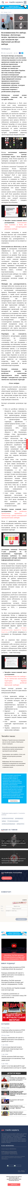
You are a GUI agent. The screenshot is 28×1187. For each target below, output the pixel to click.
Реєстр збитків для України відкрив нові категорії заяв (13, 989)
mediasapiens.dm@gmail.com (10, 1152)
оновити (24, 900)
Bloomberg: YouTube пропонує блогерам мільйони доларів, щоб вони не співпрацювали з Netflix (12, 982)
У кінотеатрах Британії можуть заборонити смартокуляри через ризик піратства (12, 1049)
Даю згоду (14, 1184)
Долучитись (14, 801)
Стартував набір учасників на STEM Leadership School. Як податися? (13, 968)
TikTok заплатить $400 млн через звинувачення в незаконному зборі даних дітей (13, 1058)
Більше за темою (9, 830)
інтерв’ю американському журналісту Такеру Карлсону (14, 630)
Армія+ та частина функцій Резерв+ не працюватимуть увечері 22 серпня (13, 1067)
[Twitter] (22, 53)
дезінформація (19, 818)
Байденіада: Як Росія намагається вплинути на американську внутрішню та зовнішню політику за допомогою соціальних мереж (14, 764)
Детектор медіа (14, 1073)
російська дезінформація (8, 823)
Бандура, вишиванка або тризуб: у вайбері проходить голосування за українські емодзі (12, 974)
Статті (9, 12)
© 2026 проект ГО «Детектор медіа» (9, 1151)
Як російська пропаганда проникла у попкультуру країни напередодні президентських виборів (13, 749)
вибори (4, 821)
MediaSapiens (5, 49)
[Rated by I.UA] (10, 1166)
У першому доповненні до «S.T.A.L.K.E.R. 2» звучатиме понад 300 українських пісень (13, 995)
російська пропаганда (7, 818)
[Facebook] (20, 53)
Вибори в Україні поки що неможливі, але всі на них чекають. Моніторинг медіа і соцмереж (13, 742)
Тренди (5, 12)
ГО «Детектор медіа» (13, 821)
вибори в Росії (20, 823)
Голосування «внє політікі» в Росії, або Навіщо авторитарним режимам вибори (13, 756)
